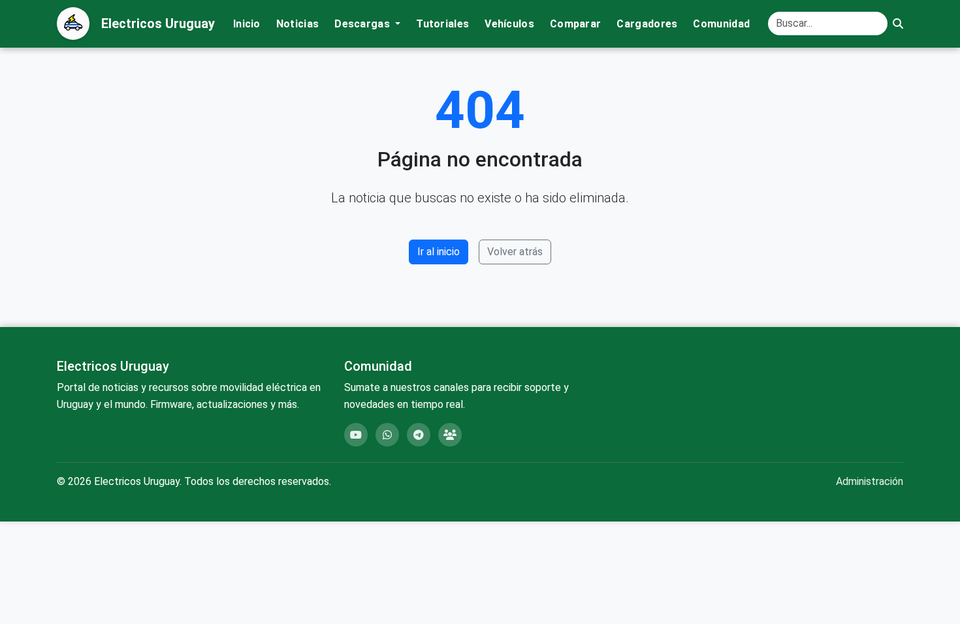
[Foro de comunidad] (450, 434)
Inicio (247, 24)
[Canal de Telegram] (418, 434)
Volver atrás (515, 251)
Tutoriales (442, 24)
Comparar (575, 24)
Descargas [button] (363, 24)
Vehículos (509, 24)
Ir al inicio (438, 251)
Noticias (297, 24)
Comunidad (721, 24)
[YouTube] (356, 434)
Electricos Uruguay (158, 23)
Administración (869, 481)
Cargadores (646, 24)
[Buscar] (898, 23)
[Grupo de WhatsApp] (387, 434)
